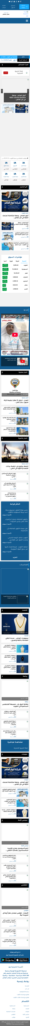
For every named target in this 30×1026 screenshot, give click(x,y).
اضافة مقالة (23, 6)
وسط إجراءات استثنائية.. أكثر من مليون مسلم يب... (10, 495)
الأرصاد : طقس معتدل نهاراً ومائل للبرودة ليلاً (15, 914)
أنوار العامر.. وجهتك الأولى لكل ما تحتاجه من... (10, 713)
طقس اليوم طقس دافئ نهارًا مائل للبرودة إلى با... (9, 941)
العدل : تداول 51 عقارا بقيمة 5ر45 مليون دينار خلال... (16, 401)
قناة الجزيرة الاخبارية (21, 748)
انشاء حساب (4, 6)
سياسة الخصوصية (24, 991)
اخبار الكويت (25, 213)
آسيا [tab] (5, 261)
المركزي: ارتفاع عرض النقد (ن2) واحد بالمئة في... (9, 409)
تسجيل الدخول (13, 6)
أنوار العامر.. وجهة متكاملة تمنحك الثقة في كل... (21, 224)
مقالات (13, 1017)
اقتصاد (24, 610)
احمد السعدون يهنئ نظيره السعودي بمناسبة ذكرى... (10, 867)
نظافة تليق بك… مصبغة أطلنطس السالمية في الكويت (15, 705)
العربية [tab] (24, 261)
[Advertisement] (15, 39)
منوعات (24, 754)
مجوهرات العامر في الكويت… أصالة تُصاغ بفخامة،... (10, 667)
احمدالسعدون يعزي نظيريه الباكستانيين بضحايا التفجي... (16, 849)
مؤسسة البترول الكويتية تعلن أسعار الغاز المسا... (10, 429)
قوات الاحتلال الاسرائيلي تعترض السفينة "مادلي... (9, 475)
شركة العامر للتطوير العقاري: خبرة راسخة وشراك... (10, 723)
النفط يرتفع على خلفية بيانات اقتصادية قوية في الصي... (17, 467)
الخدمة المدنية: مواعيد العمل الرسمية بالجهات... (9, 419)
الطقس (24, 885)
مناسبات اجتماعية (10, 1011)
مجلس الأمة (22, 820)
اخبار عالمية (22, 438)
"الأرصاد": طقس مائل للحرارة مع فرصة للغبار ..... (9, 922)
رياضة (25, 676)
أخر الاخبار (23, 187)
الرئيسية (27, 986)
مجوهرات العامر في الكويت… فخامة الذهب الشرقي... (9, 647)
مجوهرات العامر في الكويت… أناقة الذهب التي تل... (10, 657)
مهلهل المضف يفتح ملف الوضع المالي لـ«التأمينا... (9, 876)
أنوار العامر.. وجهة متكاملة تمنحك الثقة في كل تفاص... (18, 98)
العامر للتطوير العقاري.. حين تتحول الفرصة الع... (21, 233)
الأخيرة (27, 1017)
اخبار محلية (23, 372)
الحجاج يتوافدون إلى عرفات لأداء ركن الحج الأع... (10, 485)
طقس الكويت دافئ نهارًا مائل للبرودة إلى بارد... (10, 931)
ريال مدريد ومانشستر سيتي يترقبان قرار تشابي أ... (9, 732)
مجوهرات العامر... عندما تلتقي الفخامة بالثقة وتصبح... (17, 639)
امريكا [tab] (17, 261)
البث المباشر (23, 65)
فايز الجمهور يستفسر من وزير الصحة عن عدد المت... (9, 857)
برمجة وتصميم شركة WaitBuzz (15, 1024)
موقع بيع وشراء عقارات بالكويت (21, 997)
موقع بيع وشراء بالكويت (23, 994)
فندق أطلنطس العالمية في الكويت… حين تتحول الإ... (21, 245)
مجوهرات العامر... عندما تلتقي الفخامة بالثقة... (9, 810)
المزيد (15, 557)
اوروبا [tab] (11, 261)
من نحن (27, 989)
